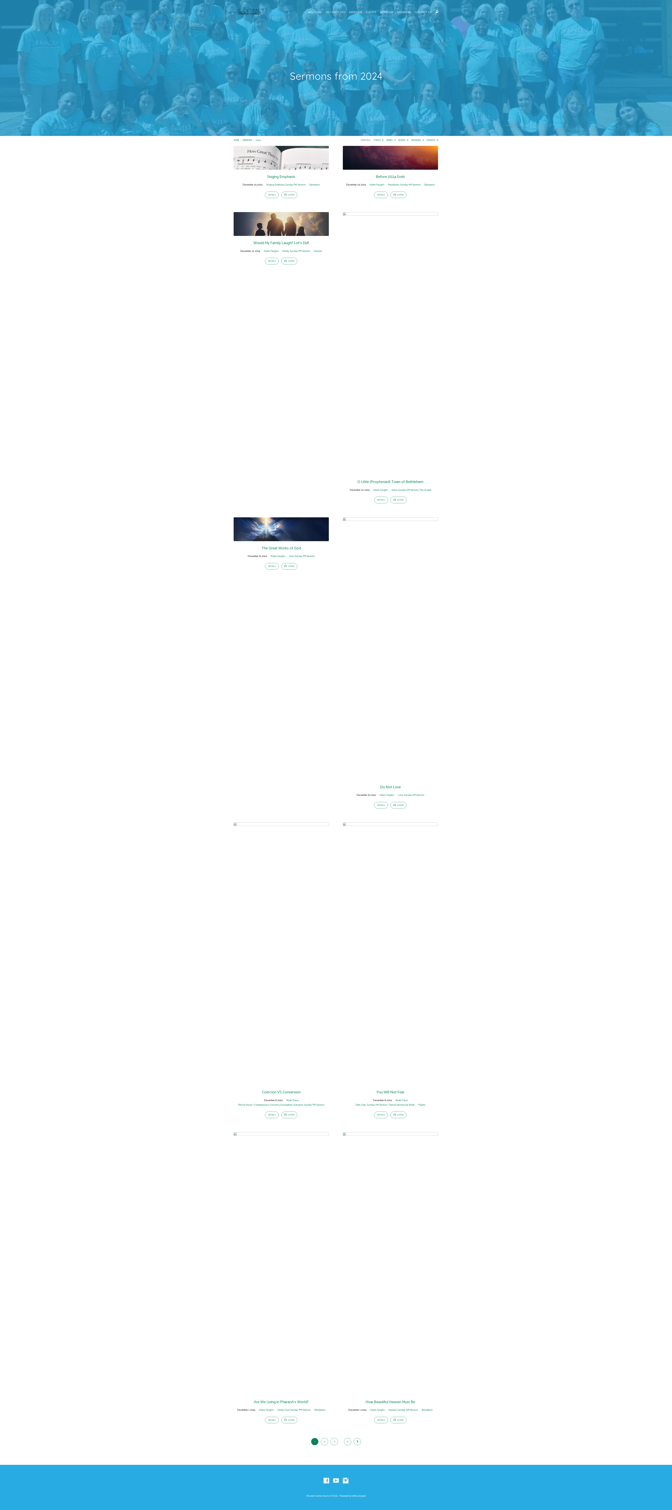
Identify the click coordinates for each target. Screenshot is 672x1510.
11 (347, 1442)
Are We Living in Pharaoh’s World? (281, 1402)
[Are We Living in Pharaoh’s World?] (281, 1392)
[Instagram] (345, 1480)
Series (389, 140)
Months (431, 140)
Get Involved (335, 12)
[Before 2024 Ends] (390, 167)
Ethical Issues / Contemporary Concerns (258, 1105)
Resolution (393, 185)
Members (404, 12)
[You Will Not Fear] (390, 1082)
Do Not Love (390, 787)
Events (371, 12)
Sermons (386, 12)
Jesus (394, 490)
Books (402, 140)
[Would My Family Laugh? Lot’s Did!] (281, 233)
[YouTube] (336, 1480)
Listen (291, 195)
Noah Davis (292, 1100)
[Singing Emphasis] (281, 167)
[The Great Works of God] (281, 538)
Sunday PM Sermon (295, 185)
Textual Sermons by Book (401, 1105)
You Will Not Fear (390, 1092)
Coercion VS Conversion (281, 1092)
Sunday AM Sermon (410, 185)
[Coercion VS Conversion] (281, 1082)
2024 (258, 140)
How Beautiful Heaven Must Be (390, 1402)
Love (400, 795)
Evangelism (286, 1105)
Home (236, 140)
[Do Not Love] (390, 777)
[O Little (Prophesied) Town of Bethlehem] (390, 472)
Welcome (315, 12)
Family (285, 251)
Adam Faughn (377, 185)
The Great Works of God (281, 548)
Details (272, 195)
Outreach (298, 1105)
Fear (363, 1105)
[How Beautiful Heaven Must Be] (390, 1392)
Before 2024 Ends (390, 177)
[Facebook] (326, 1480)
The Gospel (425, 490)
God (291, 556)
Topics (377, 140)
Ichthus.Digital (359, 1496)
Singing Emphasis (281, 177)
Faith (357, 1105)
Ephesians (314, 185)
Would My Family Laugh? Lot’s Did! (281, 243)
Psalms (421, 1105)
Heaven (392, 1410)
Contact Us (423, 12)
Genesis (318, 251)
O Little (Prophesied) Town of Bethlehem (390, 482)
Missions (355, 12)
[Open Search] (437, 12)
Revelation (319, 1410)
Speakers (416, 140)
